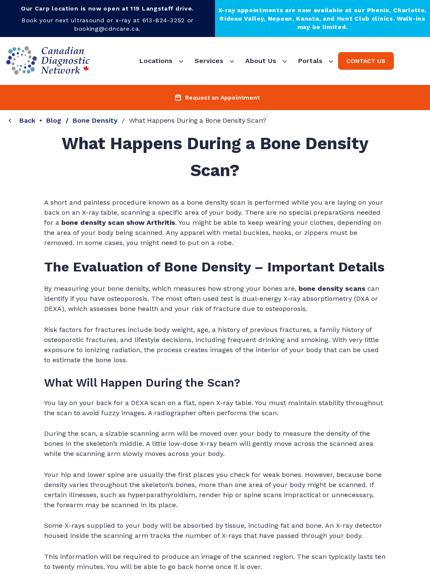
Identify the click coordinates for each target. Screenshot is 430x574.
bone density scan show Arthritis (118, 222)
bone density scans (332, 288)
